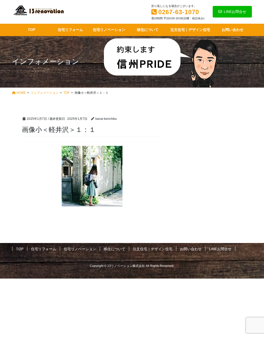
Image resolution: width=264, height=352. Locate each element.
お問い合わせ (191, 249)
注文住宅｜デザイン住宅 (152, 249)
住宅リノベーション (80, 249)
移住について (114, 249)
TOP (19, 249)
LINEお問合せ (235, 12)
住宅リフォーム (43, 249)
